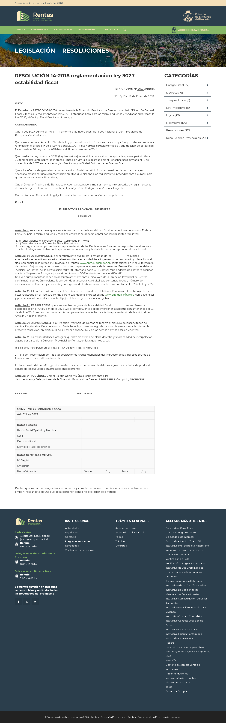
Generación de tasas (177, 554)
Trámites (120, 541)
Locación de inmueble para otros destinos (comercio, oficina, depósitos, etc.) (188, 651)
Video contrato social (178, 682)
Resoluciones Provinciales (183, 138)
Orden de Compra (176, 691)
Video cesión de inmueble (181, 678)
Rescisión (171, 660)
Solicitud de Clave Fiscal (180, 528)
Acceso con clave (125, 528)
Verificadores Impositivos (79, 550)
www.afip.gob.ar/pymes (119, 294)
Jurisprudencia (176, 100)
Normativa (173, 122)
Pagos (119, 536)
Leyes (170, 115)
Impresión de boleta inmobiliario (184, 550)
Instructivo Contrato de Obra (182, 629)
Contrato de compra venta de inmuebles (183, 667)
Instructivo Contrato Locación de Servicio (184, 622)
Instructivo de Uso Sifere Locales (184, 567)
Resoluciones (85, 50)
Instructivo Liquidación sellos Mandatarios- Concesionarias (182, 592)
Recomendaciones (177, 673)
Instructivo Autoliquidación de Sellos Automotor (186, 600)
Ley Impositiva (175, 107)
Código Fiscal (175, 85)
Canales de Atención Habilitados (184, 581)
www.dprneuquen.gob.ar (95, 263)
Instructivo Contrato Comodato (184, 616)
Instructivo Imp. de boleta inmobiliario (187, 545)
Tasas (169, 686)
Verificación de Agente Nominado (185, 563)
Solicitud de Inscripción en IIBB (183, 541)
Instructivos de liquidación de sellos (186, 585)
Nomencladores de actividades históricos (184, 574)
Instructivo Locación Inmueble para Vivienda (186, 609)
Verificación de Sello (177, 558)
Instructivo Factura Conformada (184, 633)
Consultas (121, 545)
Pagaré (170, 642)
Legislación (35, 50)
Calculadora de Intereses (180, 536)
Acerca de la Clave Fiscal (129, 532)
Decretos (172, 92)
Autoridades (72, 528)
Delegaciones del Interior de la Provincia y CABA (39, 3)
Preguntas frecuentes (77, 541)
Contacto (70, 536)
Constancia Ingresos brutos (181, 532)
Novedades (72, 545)
